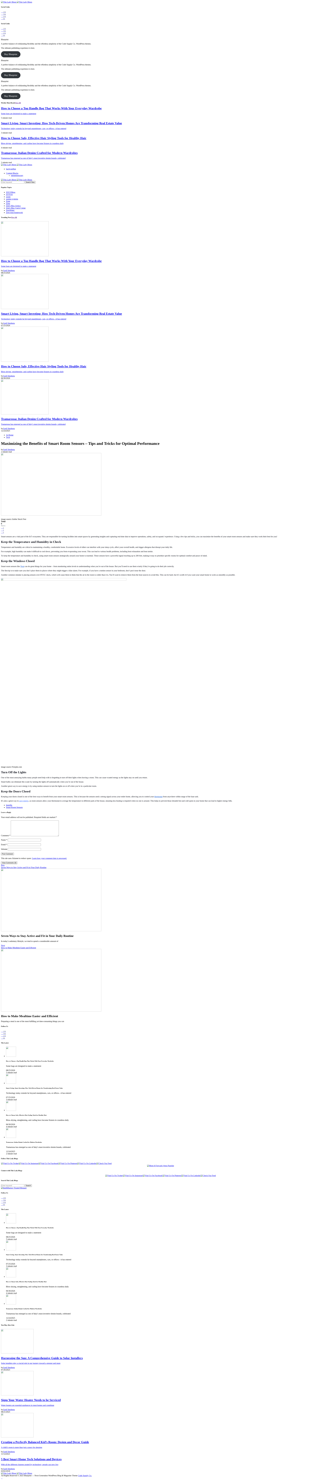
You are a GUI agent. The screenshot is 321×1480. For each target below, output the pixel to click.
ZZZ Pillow (10, 192)
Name (4, 840)
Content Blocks (12, 173)
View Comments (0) (9, 863)
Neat (22, 566)
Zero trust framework (14, 212)
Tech (8, 437)
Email (4, 844)
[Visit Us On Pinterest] (67, 1163)
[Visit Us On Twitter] (10, 1163)
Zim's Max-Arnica (13, 206)
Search (28, 1186)
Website (4, 849)
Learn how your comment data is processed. (49, 858)
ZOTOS (9, 194)
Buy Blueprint (10, 54)
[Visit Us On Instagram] (28, 1163)
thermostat (158, 797)
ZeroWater (10, 210)
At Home (9, 435)
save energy (23, 801)
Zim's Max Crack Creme (16, 208)
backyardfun (11, 169)
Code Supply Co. (85, 1475)
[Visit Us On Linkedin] (86, 1163)
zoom (8, 197)
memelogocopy (17, 175)
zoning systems (12, 199)
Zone (8, 201)
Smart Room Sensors (14, 807)
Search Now (30, 182)
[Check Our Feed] (104, 1163)
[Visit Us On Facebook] (48, 1163)
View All (18, 103)
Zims (8, 203)
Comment (5, 835)
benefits (9, 805)
